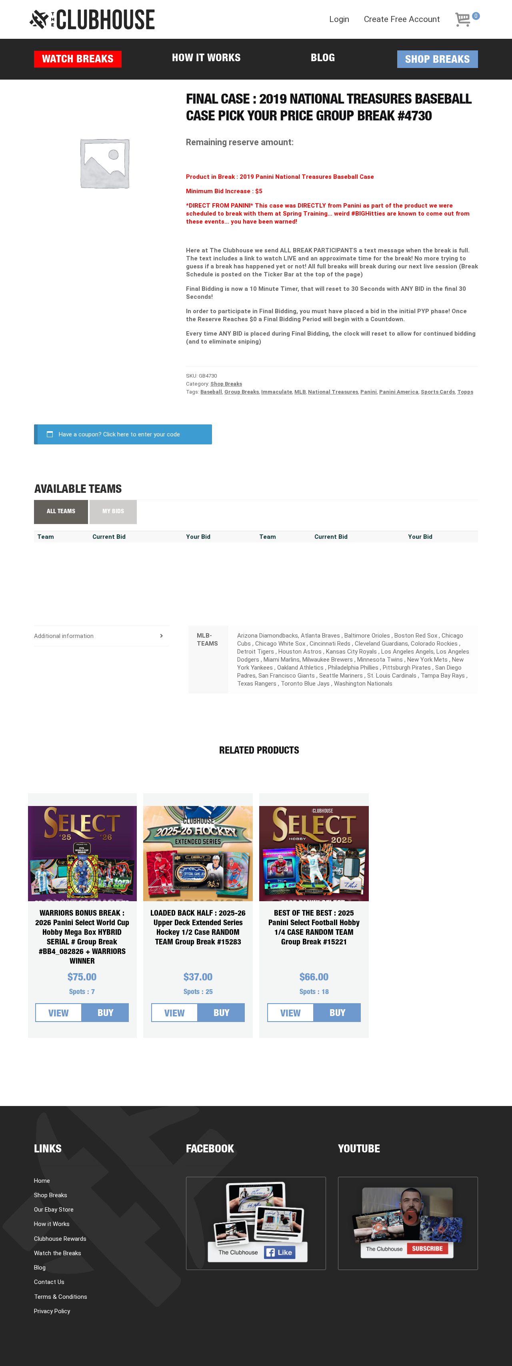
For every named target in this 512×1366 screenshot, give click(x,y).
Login (339, 19)
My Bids (113, 512)
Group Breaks (241, 392)
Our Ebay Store (54, 1209)
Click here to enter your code (141, 434)
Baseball (211, 392)
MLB (300, 392)
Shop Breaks (437, 60)
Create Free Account (402, 19)
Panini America (398, 392)
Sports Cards (438, 392)
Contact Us (49, 1282)
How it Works (206, 59)
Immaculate (276, 392)
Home (42, 1180)
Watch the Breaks (57, 1253)
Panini (368, 392)
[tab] (101, 636)
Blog (323, 59)
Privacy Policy (52, 1311)
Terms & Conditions (60, 1296)
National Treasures (333, 392)
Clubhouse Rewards (60, 1238)
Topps (465, 392)
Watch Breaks (78, 60)
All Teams (61, 512)
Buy (106, 1014)
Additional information (64, 636)
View (58, 1014)
